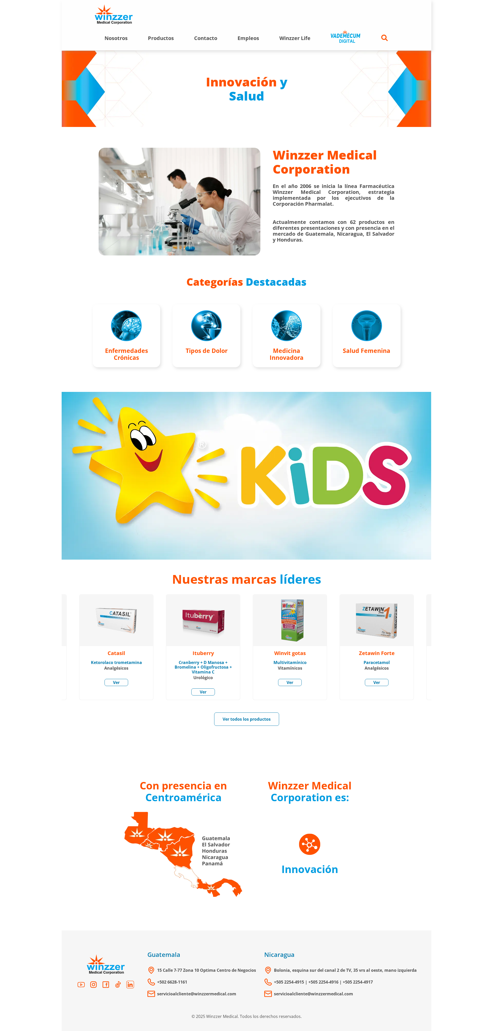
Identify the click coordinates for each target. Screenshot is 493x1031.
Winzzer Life (294, 38)
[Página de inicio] (113, 15)
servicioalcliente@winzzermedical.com (196, 994)
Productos (161, 38)
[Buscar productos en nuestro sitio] (384, 38)
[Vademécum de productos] (346, 38)
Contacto (205, 38)
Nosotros (116, 38)
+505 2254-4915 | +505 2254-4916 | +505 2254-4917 (323, 982)
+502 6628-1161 (172, 982)
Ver (116, 682)
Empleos (248, 38)
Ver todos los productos (247, 719)
